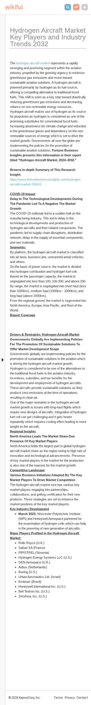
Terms (58, 697)
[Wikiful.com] (14, 7)
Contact (82, 697)
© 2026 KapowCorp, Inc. (24, 697)
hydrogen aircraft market (33, 63)
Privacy (70, 697)
